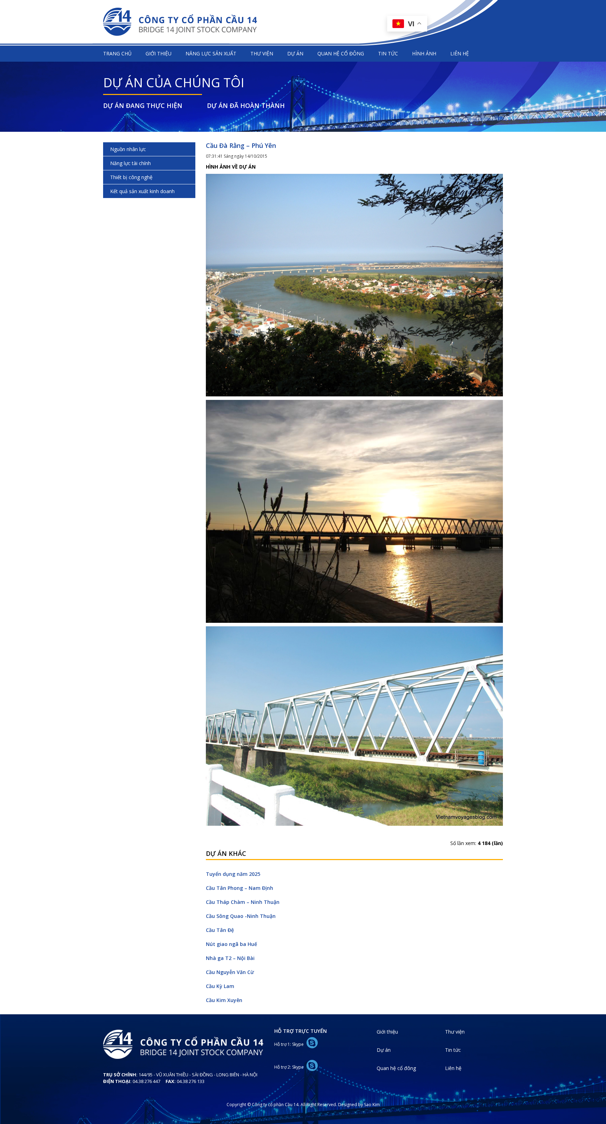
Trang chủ (117, 53)
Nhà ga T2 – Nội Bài (230, 958)
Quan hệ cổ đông (340, 53)
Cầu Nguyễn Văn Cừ (230, 972)
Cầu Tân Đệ (220, 930)
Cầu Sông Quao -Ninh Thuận (241, 916)
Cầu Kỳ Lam (220, 986)
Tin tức (388, 53)
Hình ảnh (424, 53)
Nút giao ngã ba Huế (231, 944)
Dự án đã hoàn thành (246, 105)
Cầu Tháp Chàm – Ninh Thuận (243, 902)
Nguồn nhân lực (128, 149)
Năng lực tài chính (130, 163)
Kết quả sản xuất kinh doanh (142, 191)
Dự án (295, 53)
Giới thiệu (158, 53)
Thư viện (261, 53)
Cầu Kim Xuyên (224, 1000)
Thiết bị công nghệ (131, 177)
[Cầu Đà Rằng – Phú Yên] (354, 284)
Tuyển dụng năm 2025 (233, 874)
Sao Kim (372, 1105)
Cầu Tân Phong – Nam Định (239, 888)
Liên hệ (459, 53)
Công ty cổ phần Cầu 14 (180, 21)
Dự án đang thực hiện (142, 105)
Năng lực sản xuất (211, 53)
